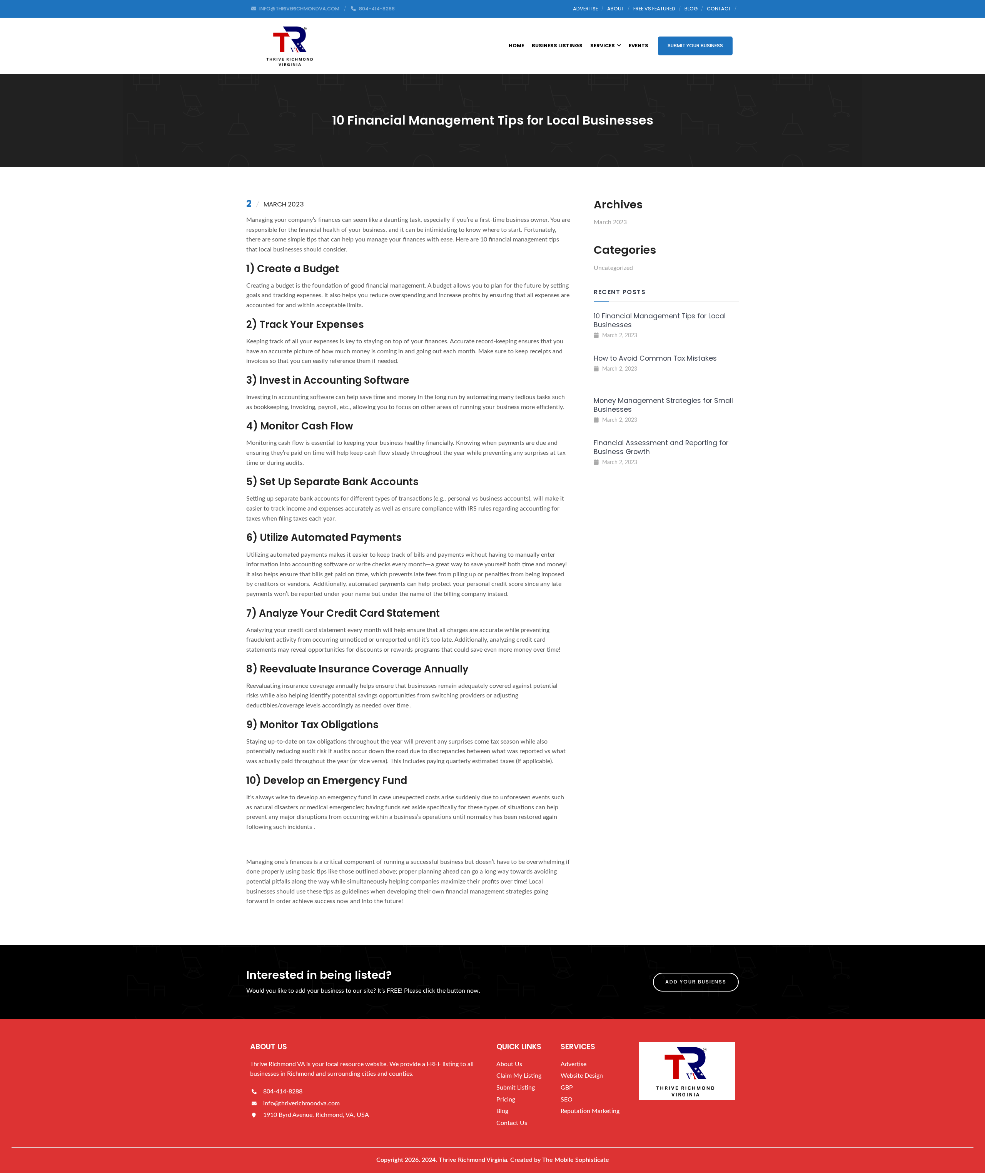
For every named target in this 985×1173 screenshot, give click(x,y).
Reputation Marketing (590, 1111)
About (615, 8)
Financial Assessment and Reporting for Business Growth (661, 447)
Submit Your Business (695, 45)
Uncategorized (613, 268)
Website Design (582, 1076)
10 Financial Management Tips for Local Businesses (660, 320)
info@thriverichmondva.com (301, 1103)
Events (638, 45)
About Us (509, 1064)
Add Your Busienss (695, 981)
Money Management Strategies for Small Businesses (663, 405)
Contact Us (511, 1123)
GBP (567, 1088)
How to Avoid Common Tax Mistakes (655, 358)
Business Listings (557, 45)
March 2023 (610, 222)
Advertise (585, 8)
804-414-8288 (282, 1091)
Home (516, 45)
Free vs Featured (654, 8)
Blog (691, 8)
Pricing (505, 1099)
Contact (719, 8)
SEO (567, 1099)
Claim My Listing (518, 1076)
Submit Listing (515, 1088)
